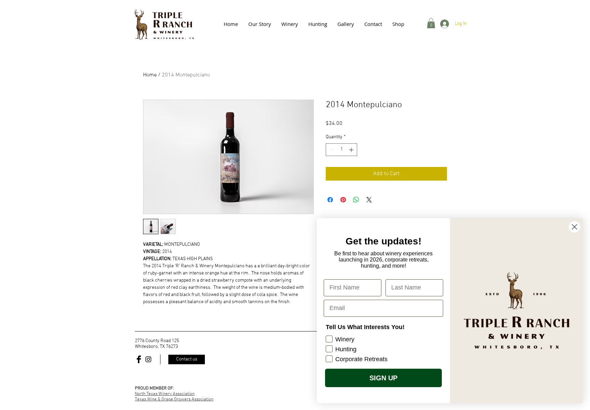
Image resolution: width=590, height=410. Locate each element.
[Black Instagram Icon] (148, 359)
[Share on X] (369, 200)
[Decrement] (331, 150)
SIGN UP (383, 378)
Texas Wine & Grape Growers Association (174, 399)
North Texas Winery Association (165, 394)
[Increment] (352, 150)
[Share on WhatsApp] (356, 200)
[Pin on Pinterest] (343, 200)
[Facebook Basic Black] (139, 359)
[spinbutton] (341, 150)
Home (150, 75)
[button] (345, 24)
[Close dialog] (574, 227)
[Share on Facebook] (330, 200)
